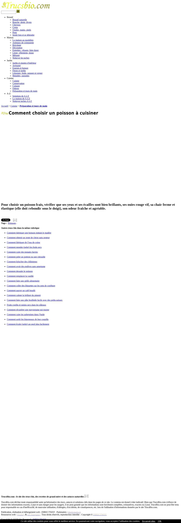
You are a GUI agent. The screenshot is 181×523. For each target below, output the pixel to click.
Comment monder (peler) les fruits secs (24, 247)
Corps (15, 27)
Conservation (18, 83)
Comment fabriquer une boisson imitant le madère (29, 233)
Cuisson (16, 86)
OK (159, 521)
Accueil (4, 106)
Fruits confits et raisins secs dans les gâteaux (26, 305)
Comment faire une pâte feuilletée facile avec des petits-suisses (34, 300)
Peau (14, 32)
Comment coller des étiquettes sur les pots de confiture (31, 285)
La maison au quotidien (22, 40)
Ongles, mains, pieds (21, 30)
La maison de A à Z (21, 98)
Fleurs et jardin (19, 70)
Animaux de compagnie (23, 42)
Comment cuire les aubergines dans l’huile (26, 314)
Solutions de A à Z (20, 96)
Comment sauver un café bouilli (21, 290)
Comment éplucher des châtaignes (22, 261)
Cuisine (15, 81)
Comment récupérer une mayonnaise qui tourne (28, 310)
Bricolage (16, 45)
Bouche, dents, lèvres (22, 22)
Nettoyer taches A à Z (22, 101)
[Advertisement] (86, 138)
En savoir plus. (148, 521)
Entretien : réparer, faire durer (25, 50)
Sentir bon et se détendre (23, 35)
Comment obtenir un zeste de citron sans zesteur (28, 237)
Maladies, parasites (20, 76)
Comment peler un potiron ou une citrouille (26, 257)
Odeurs (15, 88)
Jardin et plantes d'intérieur (24, 63)
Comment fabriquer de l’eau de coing (23, 242)
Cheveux (16, 25)
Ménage (16, 55)
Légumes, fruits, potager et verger (27, 73)
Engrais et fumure (20, 68)
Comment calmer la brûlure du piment (24, 295)
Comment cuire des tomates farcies (22, 252)
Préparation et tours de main (24, 91)
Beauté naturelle (19, 20)
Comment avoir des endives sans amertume (26, 266)
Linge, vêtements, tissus (23, 53)
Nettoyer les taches (20, 58)
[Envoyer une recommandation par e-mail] (86, 496)
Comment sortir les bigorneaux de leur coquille (28, 319)
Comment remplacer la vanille (20, 276)
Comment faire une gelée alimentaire (23, 281)
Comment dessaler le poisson (20, 271)
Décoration (17, 48)
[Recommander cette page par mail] (15, 220)
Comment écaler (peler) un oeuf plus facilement (28, 324)
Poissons (12, 223)
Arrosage (16, 65)
